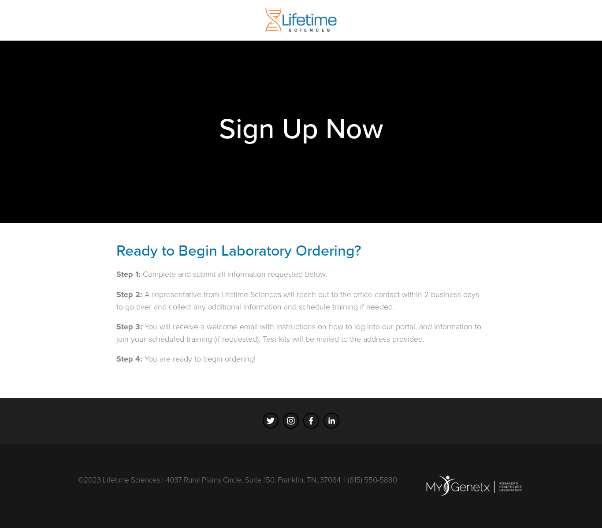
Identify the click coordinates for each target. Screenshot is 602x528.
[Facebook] (311, 421)
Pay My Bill (272, 41)
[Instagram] (291, 421)
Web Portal (172, 41)
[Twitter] (271, 421)
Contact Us (221, 41)
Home (24, 41)
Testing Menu (70, 41)
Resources (123, 41)
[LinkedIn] (331, 421)
